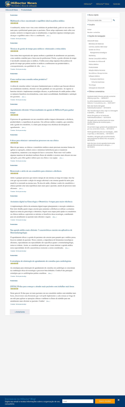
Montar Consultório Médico (98, 58)
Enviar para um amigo (21, 38)
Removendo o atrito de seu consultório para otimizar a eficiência (35, 171)
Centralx (116, 4)
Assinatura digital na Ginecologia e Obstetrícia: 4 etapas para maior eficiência (41, 201)
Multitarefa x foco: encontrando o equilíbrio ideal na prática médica (37, 20)
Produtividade (13, 15)
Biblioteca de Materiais (96, 44)
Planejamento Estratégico (98, 53)
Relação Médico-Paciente (97, 70)
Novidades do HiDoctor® (97, 61)
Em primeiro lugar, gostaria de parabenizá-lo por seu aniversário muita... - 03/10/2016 (102, 128)
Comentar (13, 38)
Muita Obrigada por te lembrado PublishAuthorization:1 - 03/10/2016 (99, 116)
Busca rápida (93, 15)
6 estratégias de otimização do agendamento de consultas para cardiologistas (40, 261)
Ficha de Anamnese (98, 82)
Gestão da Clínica (94, 50)
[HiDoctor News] (21, 4)
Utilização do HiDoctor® (96, 88)
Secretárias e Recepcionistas (98, 73)
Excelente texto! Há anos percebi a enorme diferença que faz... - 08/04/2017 (101, 97)
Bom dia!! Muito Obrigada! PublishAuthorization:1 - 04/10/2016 (99, 107)
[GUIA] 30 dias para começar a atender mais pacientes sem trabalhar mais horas (42, 286)
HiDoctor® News (11, 10)
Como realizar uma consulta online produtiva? (28, 79)
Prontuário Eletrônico (97, 79)
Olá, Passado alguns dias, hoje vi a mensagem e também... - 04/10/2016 (102, 111)
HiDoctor (88, 4)
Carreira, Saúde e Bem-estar (98, 47)
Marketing (92, 55)
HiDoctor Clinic (102, 4)
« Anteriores (20, 312)
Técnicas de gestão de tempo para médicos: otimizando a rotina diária (38, 48)
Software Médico (94, 76)
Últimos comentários (96, 91)
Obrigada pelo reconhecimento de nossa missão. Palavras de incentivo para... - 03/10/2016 (100, 122)
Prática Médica (93, 64)
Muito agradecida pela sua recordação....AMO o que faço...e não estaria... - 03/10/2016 (102, 133)
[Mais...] (48, 35)
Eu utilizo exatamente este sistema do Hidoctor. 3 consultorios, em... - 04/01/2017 (101, 102)
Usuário (92, 25)
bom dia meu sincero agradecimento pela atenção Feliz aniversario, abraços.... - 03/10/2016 (101, 145)
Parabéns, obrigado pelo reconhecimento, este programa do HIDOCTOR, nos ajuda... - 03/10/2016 (101, 138)
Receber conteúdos (93, 32)
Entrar (89, 29)
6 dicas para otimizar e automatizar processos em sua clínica (34, 140)
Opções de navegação (97, 36)
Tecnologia (92, 85)
